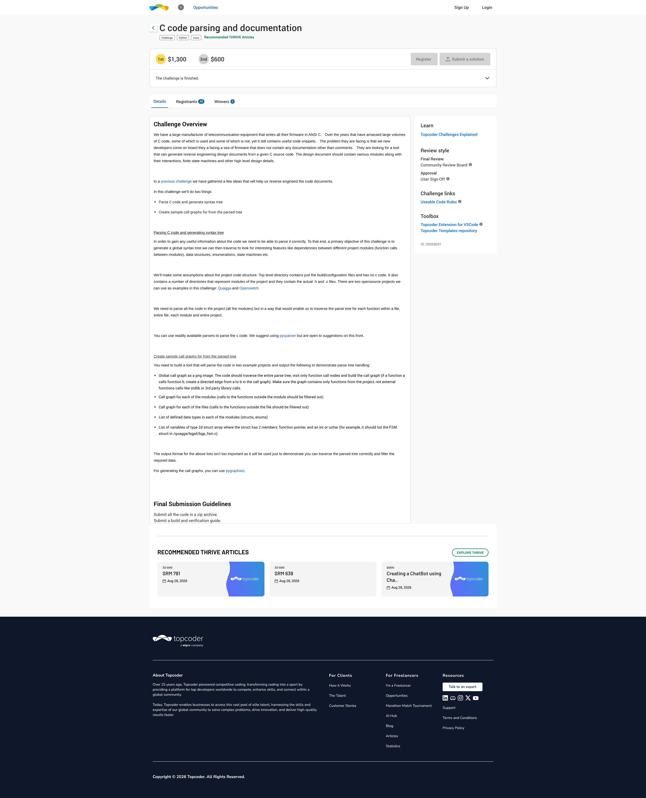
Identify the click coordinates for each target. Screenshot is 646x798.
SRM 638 (284, 573)
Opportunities (205, 7)
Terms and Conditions (460, 717)
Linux (196, 37)
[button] (181, 7)
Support (449, 707)
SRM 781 (171, 573)
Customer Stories (342, 705)
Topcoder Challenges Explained (449, 134)
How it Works (340, 685)
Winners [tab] (223, 101)
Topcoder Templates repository (449, 230)
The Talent (337, 695)
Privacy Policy (453, 728)
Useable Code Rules (439, 202)
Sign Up (461, 7)
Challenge (167, 37)
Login (487, 7)
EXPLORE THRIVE (470, 552)
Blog (389, 726)
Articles (392, 736)
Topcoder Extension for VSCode (449, 224)
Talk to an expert (462, 686)
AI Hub (391, 715)
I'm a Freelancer (398, 685)
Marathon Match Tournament (409, 705)
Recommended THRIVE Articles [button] (229, 37)
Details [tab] (159, 101)
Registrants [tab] (189, 101)
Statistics (393, 746)
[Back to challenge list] (153, 28)
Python (183, 37)
